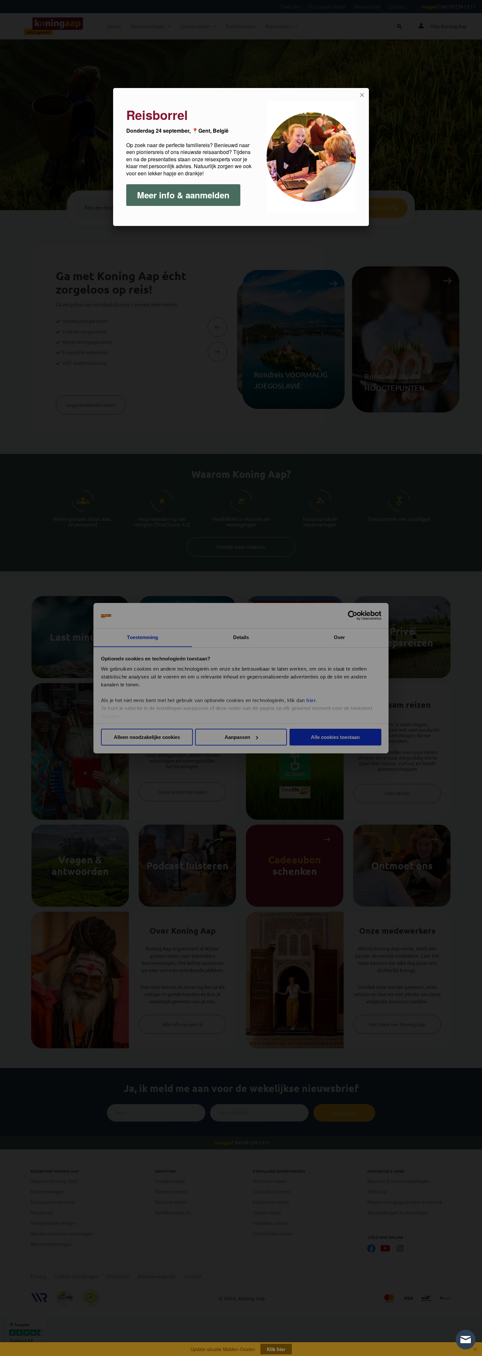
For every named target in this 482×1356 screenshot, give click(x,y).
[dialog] (241, 157)
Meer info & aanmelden (183, 195)
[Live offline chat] (465, 1339)
